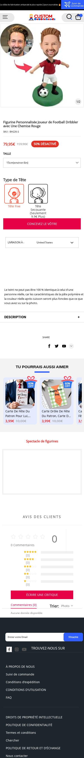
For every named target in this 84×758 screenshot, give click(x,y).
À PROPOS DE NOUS (20, 651)
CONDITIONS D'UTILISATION (26, 675)
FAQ (9, 682)
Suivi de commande (20, 659)
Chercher (12, 725)
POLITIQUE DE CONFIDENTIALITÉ (29, 710)
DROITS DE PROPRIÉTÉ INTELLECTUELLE (34, 702)
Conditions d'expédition (23, 667)
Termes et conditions (21, 718)
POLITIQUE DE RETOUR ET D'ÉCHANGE (33, 733)
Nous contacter (17, 741)
